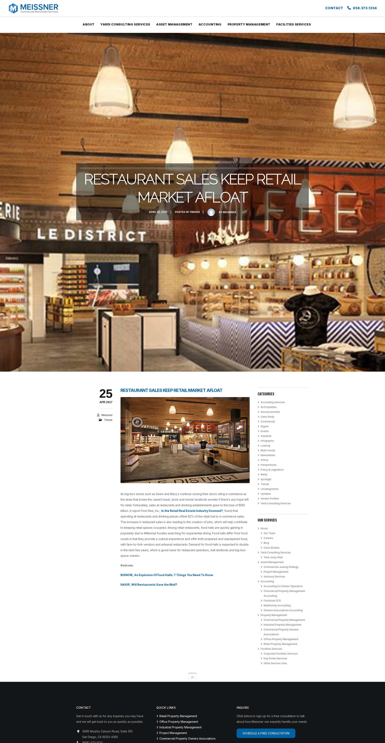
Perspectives (269, 464)
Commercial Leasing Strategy (281, 566)
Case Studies (272, 547)
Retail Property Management (280, 643)
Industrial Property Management (282, 624)
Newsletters (268, 455)
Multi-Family (268, 450)
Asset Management (272, 562)
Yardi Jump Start (273, 557)
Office (264, 459)
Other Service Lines (275, 663)
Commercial (268, 421)
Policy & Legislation (272, 469)
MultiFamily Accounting (277, 605)
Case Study (267, 416)
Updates (266, 493)
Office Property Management (281, 639)
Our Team (269, 533)
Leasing (265, 445)
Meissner (229, 212)
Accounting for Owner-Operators (283, 586)
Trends (194, 212)
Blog (266, 542)
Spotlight (266, 479)
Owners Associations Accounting (283, 610)
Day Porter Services (275, 658)
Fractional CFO (272, 600)
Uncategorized (269, 488)
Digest (264, 426)
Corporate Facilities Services (281, 653)
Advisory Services (274, 576)
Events (265, 431)
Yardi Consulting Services (276, 503)
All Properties (269, 407)
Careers (268, 538)
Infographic (267, 440)
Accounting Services (273, 402)
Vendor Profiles (270, 498)
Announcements (270, 411)
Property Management (274, 615)
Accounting (267, 581)
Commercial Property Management (284, 619)
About (264, 528)
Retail (264, 474)
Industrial (266, 435)
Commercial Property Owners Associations (187, 738)
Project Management (276, 571)
